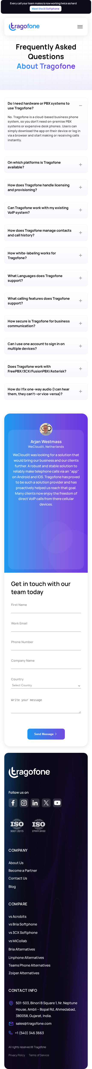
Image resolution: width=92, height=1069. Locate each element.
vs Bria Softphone (23, 924)
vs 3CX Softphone (23, 932)
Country (17, 679)
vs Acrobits (17, 916)
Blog (12, 886)
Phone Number (22, 642)
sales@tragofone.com (34, 1023)
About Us (16, 862)
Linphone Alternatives (26, 957)
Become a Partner (23, 870)
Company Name (23, 660)
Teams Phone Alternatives (29, 965)
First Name (19, 605)
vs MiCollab (18, 941)
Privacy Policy (17, 1055)
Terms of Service (39, 1055)
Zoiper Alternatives (24, 973)
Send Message (43, 734)
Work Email (19, 623)
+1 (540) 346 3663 (29, 1032)
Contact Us (18, 878)
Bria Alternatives (22, 949)
